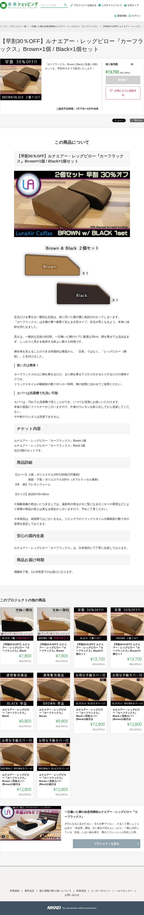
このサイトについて (112, 5)
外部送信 (81, 890)
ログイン (136, 15)
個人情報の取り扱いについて (55, 890)
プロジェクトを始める (85, 5)
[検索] (66, 5)
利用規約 (15, 890)
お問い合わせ (72, 895)
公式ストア (133, 5)
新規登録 (122, 15)
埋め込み (138, 120)
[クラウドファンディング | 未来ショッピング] (19, 3)
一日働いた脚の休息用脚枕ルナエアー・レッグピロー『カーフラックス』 (101, 814)
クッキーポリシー (101, 890)
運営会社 (29, 890)
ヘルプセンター (124, 890)
